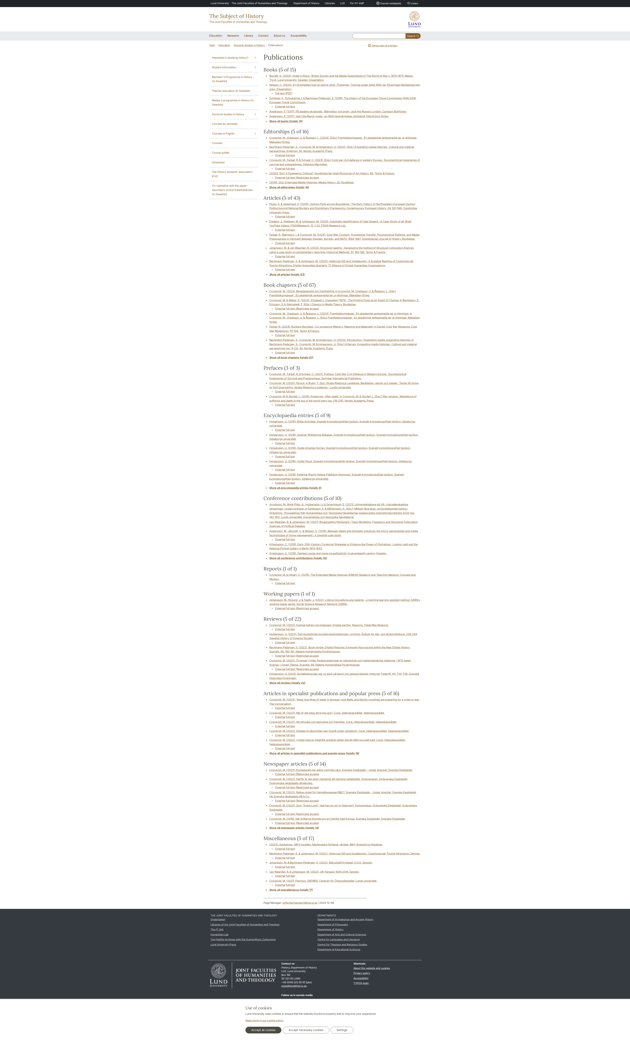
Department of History (306, 3)
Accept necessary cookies (306, 1030)
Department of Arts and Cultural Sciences (341, 934)
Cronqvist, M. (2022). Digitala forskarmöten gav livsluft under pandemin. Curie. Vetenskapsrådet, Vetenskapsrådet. (339, 731)
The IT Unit (216, 929)
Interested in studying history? (230, 57)
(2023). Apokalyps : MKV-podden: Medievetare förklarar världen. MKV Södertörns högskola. (326, 844)
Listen (414, 3)
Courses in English (223, 133)
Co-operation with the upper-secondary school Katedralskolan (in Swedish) (232, 190)
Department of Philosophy (332, 924)
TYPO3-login (361, 983)
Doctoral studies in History (249, 45)
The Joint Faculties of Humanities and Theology (259, 3)
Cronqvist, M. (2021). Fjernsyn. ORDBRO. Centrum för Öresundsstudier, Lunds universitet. (323, 880)
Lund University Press (223, 944)
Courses (217, 143)
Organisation (217, 919)
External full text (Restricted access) (297, 177)
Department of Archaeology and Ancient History (345, 919)
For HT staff (357, 3)
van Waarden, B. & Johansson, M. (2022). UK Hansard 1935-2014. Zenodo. (314, 871)
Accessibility (361, 978)
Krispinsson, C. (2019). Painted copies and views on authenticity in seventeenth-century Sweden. (328, 553)
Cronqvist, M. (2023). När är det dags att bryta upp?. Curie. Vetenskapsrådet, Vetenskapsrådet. (327, 713)
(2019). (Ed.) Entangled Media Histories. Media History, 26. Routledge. (311, 182)
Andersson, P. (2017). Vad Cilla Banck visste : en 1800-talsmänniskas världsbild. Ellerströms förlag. (329, 116)
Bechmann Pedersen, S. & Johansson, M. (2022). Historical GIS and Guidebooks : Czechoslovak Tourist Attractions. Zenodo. (344, 853)
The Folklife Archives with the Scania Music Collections (243, 939)
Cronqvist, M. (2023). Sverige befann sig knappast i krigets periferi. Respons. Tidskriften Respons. (329, 625)
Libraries (330, 3)
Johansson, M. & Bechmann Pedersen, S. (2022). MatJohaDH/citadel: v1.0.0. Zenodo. (321, 862)
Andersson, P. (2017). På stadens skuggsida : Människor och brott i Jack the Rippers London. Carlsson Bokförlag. (338, 111)
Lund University (220, 3)
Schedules (218, 162)
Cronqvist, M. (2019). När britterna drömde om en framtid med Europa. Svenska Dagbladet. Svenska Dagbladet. (337, 818)
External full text (285, 106)
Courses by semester (225, 123)
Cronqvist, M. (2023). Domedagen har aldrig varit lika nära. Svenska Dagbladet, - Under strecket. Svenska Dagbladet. (341, 770)
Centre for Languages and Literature (338, 939)
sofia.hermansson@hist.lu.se (300, 902)
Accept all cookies (263, 1030)
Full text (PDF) (283, 93)
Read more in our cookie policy (264, 1020)
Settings (341, 1030)
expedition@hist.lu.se (294, 985)
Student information (224, 67)
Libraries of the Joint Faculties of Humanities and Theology (245, 924)
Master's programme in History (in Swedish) (233, 102)
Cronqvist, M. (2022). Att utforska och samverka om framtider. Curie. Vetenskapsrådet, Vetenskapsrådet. (333, 722)
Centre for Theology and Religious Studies (342, 944)
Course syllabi (220, 152)
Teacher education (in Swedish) (231, 90)
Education (224, 45)
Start (212, 45)
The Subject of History (236, 16)
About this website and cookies (372, 968)
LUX (342, 3)
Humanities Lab (219, 934)
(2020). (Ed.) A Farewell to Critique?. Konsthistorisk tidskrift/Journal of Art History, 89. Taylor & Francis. (332, 173)
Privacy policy (362, 973)
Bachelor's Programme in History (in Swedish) (232, 79)
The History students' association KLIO (232, 174)
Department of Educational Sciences (338, 949)
